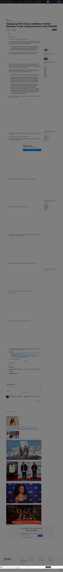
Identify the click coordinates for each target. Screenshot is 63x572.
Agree (48, 567)
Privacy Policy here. (17, 567)
